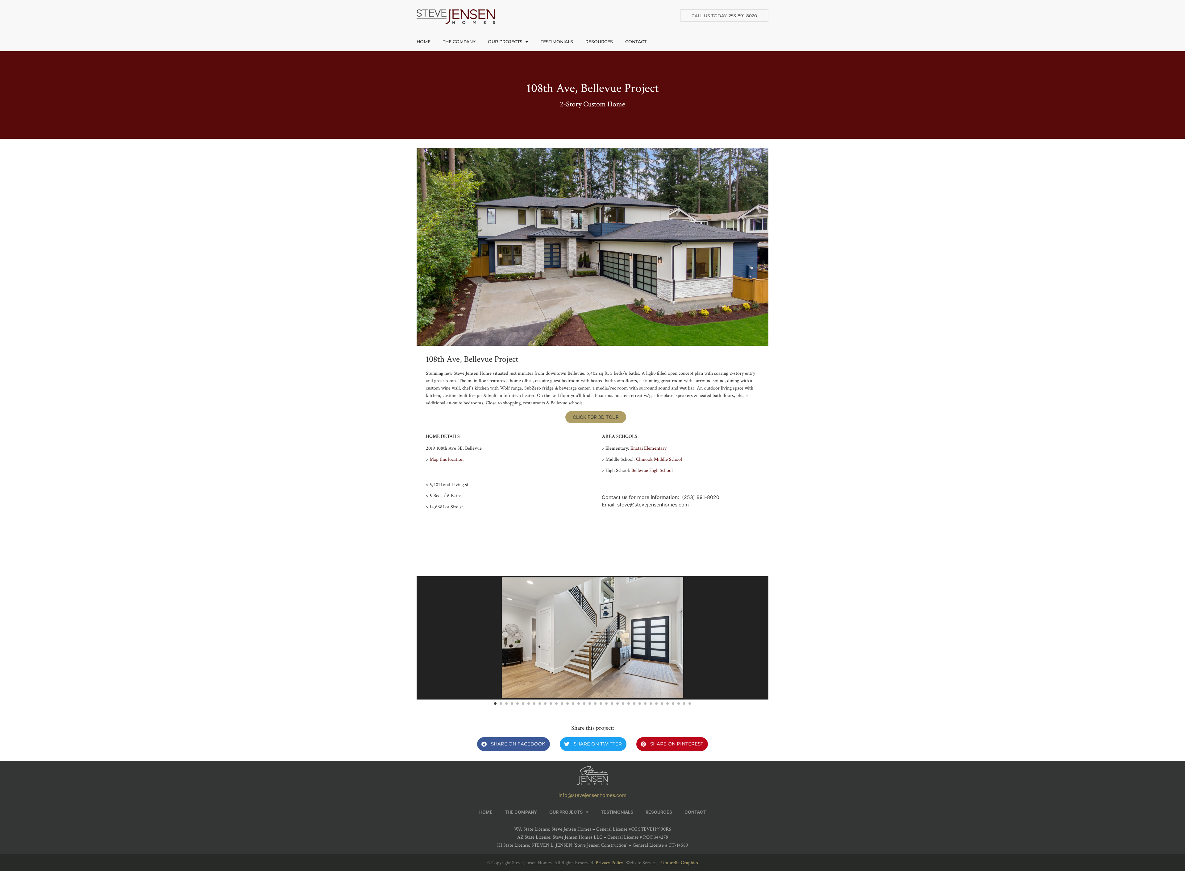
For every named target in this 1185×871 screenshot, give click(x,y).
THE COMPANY (459, 41)
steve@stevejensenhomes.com (653, 505)
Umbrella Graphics (679, 863)
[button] (513, 744)
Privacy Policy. (610, 863)
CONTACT (636, 41)
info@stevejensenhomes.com (592, 795)
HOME (423, 41)
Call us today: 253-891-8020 (724, 16)
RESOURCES (599, 41)
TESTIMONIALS (557, 41)
